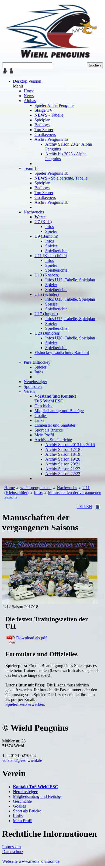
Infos (38, 492)
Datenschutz (12, 851)
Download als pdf (31, 638)
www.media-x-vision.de (39, 861)
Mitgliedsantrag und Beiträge (37, 796)
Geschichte (22, 801)
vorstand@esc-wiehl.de (22, 760)
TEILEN (84, 506)
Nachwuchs (67, 487)
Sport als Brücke (27, 811)
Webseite (10, 861)
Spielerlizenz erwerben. (25, 704)
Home (9, 487)
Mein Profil (22, 820)
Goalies (19, 806)
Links (18, 816)
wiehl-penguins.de (35, 487)
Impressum (11, 846)
